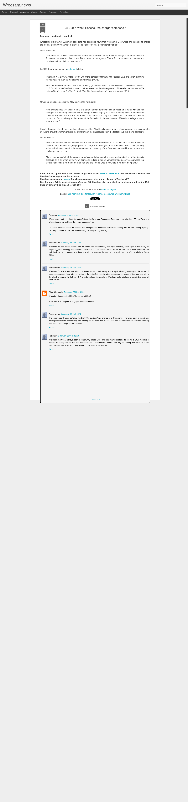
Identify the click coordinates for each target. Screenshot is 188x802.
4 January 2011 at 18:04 (70, 264)
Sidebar (43, 12)
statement (72, 68)
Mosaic (34, 12)
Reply (50, 234)
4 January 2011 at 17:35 (68, 214)
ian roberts (97, 193)
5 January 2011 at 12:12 (70, 310)
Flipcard (14, 12)
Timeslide (64, 12)
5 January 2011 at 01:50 (74, 288)
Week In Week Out (109, 173)
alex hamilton (74, 193)
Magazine (24, 12)
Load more (95, 396)
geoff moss (86, 193)
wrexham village (122, 193)
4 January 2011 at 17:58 (70, 242)
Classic (4, 12)
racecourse (109, 193)
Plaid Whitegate (108, 189)
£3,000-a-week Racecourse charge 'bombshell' (95, 28)
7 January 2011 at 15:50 (68, 332)
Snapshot (53, 12)
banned (67, 179)
